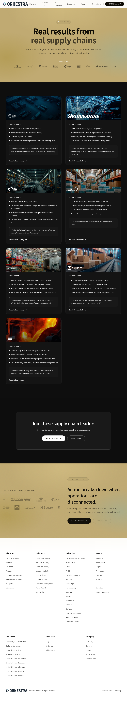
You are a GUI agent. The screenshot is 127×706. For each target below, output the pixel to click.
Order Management (43, 558)
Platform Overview (12, 558)
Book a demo (96, 4)
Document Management (44, 583)
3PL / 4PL (69, 579)
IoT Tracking (40, 592)
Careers (89, 646)
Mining (68, 596)
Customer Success (102, 592)
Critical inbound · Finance (15, 671)
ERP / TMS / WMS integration (16, 642)
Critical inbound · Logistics (15, 663)
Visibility (9, 562)
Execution (9, 567)
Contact (89, 650)
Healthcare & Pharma (73, 613)
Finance (98, 579)
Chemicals (69, 605)
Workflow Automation (14, 579)
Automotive (70, 600)
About (83, 4)
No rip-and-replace (12, 654)
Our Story (89, 642)
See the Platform (77, 521)
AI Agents (9, 583)
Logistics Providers (72, 575)
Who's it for (45, 4)
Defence (69, 609)
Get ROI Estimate (113, 4)
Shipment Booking (42, 562)
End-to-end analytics (13, 646)
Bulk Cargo (70, 583)
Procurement (100, 571)
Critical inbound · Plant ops (15, 667)
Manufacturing (71, 588)
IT (96, 583)
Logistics (99, 567)
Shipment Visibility (42, 567)
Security (118, 690)
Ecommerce (70, 562)
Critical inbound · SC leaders (16, 658)
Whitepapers (50, 650)
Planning (99, 575)
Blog (47, 642)
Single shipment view (13, 650)
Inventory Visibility (42, 571)
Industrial (69, 592)
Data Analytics (41, 575)
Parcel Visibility (41, 588)
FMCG (68, 571)
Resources (71, 4)
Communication (41, 579)
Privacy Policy (107, 690)
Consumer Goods (72, 622)
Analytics (9, 571)
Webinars (49, 646)
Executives (99, 588)
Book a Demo (102, 521)
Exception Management (14, 575)
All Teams (99, 558)
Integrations (10, 588)
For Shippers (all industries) (75, 558)
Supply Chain (100, 562)
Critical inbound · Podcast (15, 675)
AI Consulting (59, 4)
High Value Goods (72, 617)
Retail (68, 567)
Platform (32, 4)
